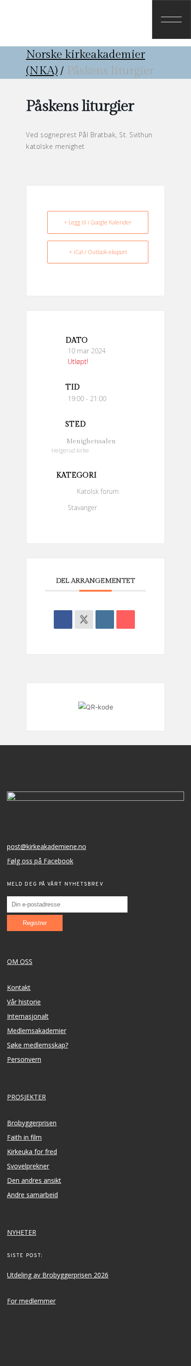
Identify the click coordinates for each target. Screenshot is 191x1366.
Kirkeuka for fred (32, 1151)
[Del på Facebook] (63, 619)
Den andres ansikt (34, 1180)
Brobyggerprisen (32, 1122)
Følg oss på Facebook (40, 860)
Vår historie (24, 1001)
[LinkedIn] (105, 619)
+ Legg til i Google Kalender (98, 222)
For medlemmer (31, 1300)
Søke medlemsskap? (37, 1044)
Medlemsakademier (36, 1030)
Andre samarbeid (32, 1194)
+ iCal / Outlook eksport (98, 252)
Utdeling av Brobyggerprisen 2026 (57, 1274)
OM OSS (19, 961)
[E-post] (125, 619)
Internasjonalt (28, 1016)
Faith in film (24, 1137)
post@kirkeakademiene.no (46, 846)
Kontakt (19, 987)
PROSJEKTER (26, 1096)
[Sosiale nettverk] (84, 619)
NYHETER (21, 1232)
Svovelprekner (28, 1166)
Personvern (24, 1059)
